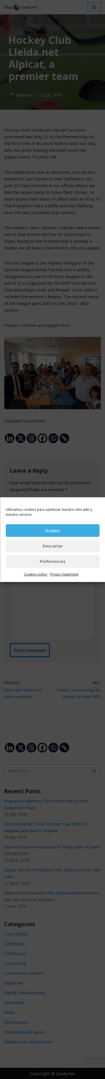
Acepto (52, 530)
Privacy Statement (64, 574)
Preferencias (53, 561)
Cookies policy (35, 574)
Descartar (53, 546)
